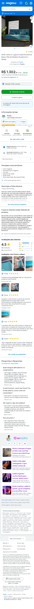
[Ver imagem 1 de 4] (17, 31)
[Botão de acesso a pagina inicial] (11, 3)
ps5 (20, 516)
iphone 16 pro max (8, 517)
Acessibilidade (21, 549)
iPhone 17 (13, 513)
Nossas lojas (20, 543)
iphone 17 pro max (12, 520)
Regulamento (7, 549)
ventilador (10, 523)
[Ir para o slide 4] (19, 48)
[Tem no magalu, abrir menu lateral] (3, 3)
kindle (4, 520)
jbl (8, 526)
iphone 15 (8, 516)
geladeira (16, 517)
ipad (21, 527)
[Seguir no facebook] (14, 443)
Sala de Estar (17, 594)
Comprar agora (17, 97)
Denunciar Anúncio (7, 159)
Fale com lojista (10, 121)
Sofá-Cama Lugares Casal (17, 502)
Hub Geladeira (23, 514)
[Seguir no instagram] (19, 443)
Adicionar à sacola (18, 92)
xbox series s (24, 522)
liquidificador (15, 527)
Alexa (16, 530)
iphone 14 (15, 516)
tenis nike (22, 526)
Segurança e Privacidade (10, 552)
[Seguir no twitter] (9, 443)
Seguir (23, 121)
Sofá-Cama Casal (16, 505)
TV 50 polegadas (24, 530)
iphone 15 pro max (24, 520)
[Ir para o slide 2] (16, 48)
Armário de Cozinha (8, 530)
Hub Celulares (13, 514)
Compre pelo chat (14, 579)
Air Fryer (24, 516)
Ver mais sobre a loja (17, 139)
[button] (30, 9)
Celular (28, 523)
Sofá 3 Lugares (8, 596)
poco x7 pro (24, 517)
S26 (24, 513)
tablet (19, 524)
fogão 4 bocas (24, 529)
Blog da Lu (6, 543)
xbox (29, 517)
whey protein (18, 519)
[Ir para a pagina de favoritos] (21, 3)
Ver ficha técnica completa (17, 204)
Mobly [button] (21, 62)
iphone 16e (16, 522)
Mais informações (15, 538)
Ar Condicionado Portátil (10, 524)
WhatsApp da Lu (7, 546)
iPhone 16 (19, 513)
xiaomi (4, 523)
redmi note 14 (14, 526)
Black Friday (6, 513)
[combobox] (17, 9)
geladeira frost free (13, 529)
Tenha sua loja (21, 546)
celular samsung (7, 522)
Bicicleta (25, 524)
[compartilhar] (31, 46)
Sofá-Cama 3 (5, 502)
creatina (11, 519)
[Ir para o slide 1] (14, 48)
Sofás (24, 594)
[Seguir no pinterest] (24, 443)
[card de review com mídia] (6, 263)
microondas (26, 519)
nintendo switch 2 (20, 523)
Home (4, 594)
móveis (10, 594)
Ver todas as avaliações (17, 354)
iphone (5, 519)
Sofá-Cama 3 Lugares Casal (21, 500)
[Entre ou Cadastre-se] (31, 3)
